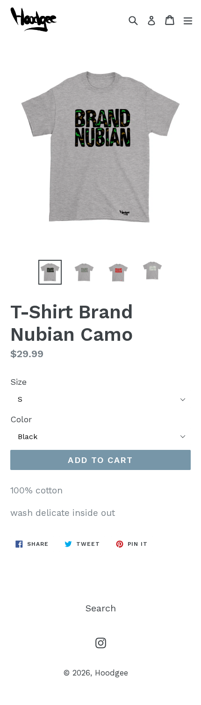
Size (18, 382)
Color (21, 419)
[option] (50, 272)
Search (101, 608)
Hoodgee (111, 672)
